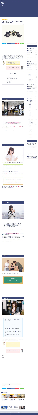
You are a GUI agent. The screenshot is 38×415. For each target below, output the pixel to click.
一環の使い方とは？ (9, 82)
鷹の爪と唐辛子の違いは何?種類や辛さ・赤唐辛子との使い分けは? (32, 144)
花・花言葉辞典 (32, 98)
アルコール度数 (32, 119)
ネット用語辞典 (32, 69)
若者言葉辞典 (32, 67)
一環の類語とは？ (8, 81)
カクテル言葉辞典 (32, 100)
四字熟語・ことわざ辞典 (32, 63)
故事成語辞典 (32, 65)
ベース (32, 124)
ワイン (30, 128)
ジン (30, 125)
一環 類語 (4, 385)
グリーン (31, 113)
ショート (31, 102)
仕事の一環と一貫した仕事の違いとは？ (12, 78)
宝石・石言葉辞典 (32, 96)
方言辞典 (32, 59)
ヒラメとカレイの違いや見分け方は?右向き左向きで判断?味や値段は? (32, 153)
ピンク (30, 115)
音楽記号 (32, 74)
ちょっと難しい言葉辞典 (5, 19)
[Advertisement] (19, 12)
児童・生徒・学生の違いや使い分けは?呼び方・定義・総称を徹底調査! (32, 157)
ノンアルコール (31, 123)
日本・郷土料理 (32, 79)
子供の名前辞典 (32, 86)
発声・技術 (32, 75)
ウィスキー (31, 131)
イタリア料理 (32, 80)
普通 (30, 121)
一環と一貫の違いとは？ (9, 77)
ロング (30, 103)
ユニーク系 (31, 137)
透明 (30, 110)
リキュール (31, 129)
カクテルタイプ (32, 101)
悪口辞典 (32, 54)
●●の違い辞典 (32, 52)
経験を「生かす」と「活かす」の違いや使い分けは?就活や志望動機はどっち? (32, 150)
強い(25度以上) (31, 122)
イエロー (31, 112)
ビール (30, 130)
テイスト (32, 104)
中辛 (30, 107)
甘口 (30, 105)
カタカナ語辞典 (32, 50)
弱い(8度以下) (31, 120)
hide (15, 73)
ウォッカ (31, 126)
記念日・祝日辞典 (32, 91)
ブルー (30, 114)
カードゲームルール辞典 (32, 84)
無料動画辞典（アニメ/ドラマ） (32, 89)
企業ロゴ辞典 (32, 61)
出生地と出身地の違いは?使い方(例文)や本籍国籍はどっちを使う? (32, 147)
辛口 (30, 106)
